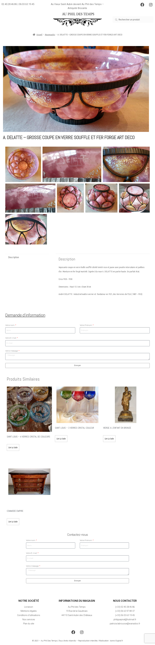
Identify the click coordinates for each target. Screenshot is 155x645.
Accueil (39, 34)
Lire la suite (13, 447)
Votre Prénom (86, 325)
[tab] (27, 257)
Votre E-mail (11, 338)
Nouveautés (50, 34)
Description (13, 257)
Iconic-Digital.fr (116, 641)
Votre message (11, 351)
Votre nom (10, 325)
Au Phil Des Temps (49, 641)
